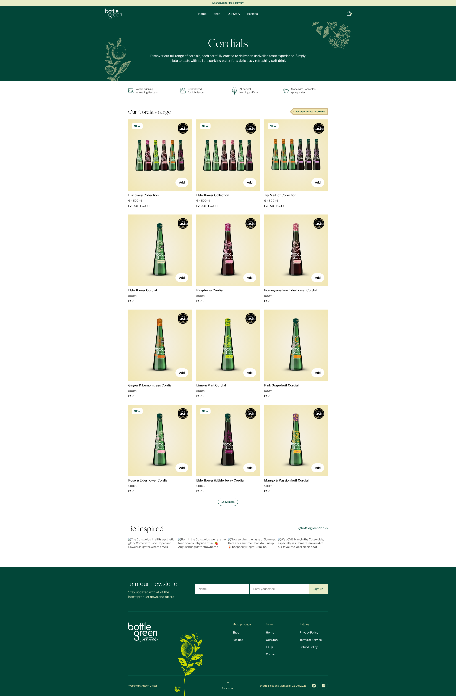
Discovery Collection (143, 195)
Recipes (252, 13)
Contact (271, 654)
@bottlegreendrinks (313, 528)
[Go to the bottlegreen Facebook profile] (324, 686)
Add (182, 182)
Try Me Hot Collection (280, 195)
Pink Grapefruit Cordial (281, 385)
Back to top (228, 688)
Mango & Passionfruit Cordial (286, 480)
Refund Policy (309, 647)
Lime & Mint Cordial (211, 385)
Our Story (234, 13)
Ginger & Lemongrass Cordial (150, 385)
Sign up (318, 589)
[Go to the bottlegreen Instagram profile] (314, 686)
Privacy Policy (309, 632)
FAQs (269, 647)
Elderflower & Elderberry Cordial (220, 480)
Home (202, 13)
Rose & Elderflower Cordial (148, 480)
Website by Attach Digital (142, 685)
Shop (217, 13)
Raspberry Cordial (209, 290)
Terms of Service (311, 640)
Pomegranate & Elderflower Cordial (290, 290)
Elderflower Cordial (142, 290)
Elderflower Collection (212, 195)
